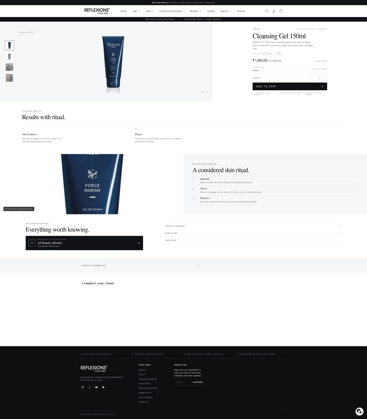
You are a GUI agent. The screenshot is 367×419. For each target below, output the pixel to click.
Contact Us (143, 402)
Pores (279, 53)
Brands (194, 11)
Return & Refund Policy (148, 388)
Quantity (257, 78)
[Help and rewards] (360, 412)
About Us (142, 370)
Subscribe (198, 382)
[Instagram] (82, 387)
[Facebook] (89, 387)
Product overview (253, 226)
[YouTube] (96, 387)
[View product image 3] (9, 67)
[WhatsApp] (103, 387)
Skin (148, 11)
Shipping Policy (145, 393)
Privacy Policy (145, 383)
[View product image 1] (9, 45)
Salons (225, 11)
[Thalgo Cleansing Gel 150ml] (97, 313)
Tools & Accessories (170, 11)
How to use (253, 233)
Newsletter (180, 365)
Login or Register (146, 397)
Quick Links (145, 365)
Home (123, 11)
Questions (253, 240)
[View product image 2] (9, 56)
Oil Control (267, 53)
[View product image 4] (9, 78)
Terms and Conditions (148, 379)
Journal (241, 11)
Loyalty (211, 11)
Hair (135, 11)
